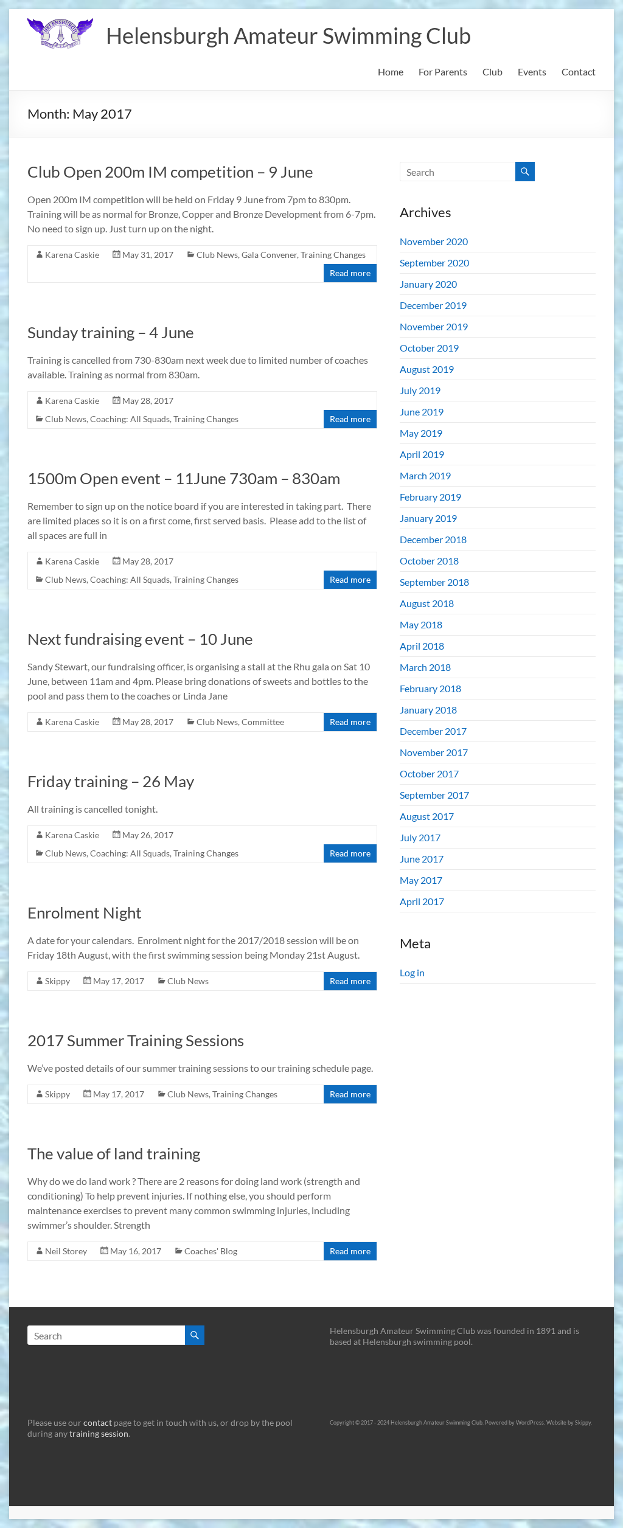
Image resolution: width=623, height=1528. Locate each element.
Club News (217, 254)
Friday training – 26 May (110, 781)
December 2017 (433, 731)
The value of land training (113, 1153)
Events (532, 71)
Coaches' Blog (210, 1251)
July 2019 (420, 390)
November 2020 (434, 241)
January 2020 (428, 284)
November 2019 (434, 326)
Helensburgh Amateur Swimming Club (288, 35)
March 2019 (425, 475)
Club (492, 71)
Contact (579, 71)
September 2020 (434, 262)
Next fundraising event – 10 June (140, 638)
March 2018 (425, 667)
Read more (350, 273)
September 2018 (434, 582)
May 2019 (421, 433)
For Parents (443, 71)
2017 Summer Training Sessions (135, 1040)
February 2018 (430, 688)
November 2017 (434, 752)
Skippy (57, 981)
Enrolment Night (84, 912)
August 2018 (427, 603)
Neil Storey (66, 1251)
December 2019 (433, 305)
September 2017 (434, 794)
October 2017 (429, 773)
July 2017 (420, 837)
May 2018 (421, 624)
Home (390, 71)
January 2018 (428, 709)
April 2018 (422, 645)
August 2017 (427, 816)
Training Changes (333, 254)
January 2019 (428, 518)
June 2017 (422, 858)
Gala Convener (269, 254)
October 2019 (429, 347)
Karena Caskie (72, 254)
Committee (263, 722)
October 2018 (429, 560)
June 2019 (422, 411)
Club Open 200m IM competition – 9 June (170, 171)
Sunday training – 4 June (110, 332)
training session (98, 1433)
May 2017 (421, 880)
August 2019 (427, 369)
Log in (412, 972)
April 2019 (422, 454)
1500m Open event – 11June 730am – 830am (183, 478)
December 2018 (433, 539)
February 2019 (430, 496)
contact (97, 1422)
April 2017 (422, 901)
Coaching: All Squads (130, 419)
